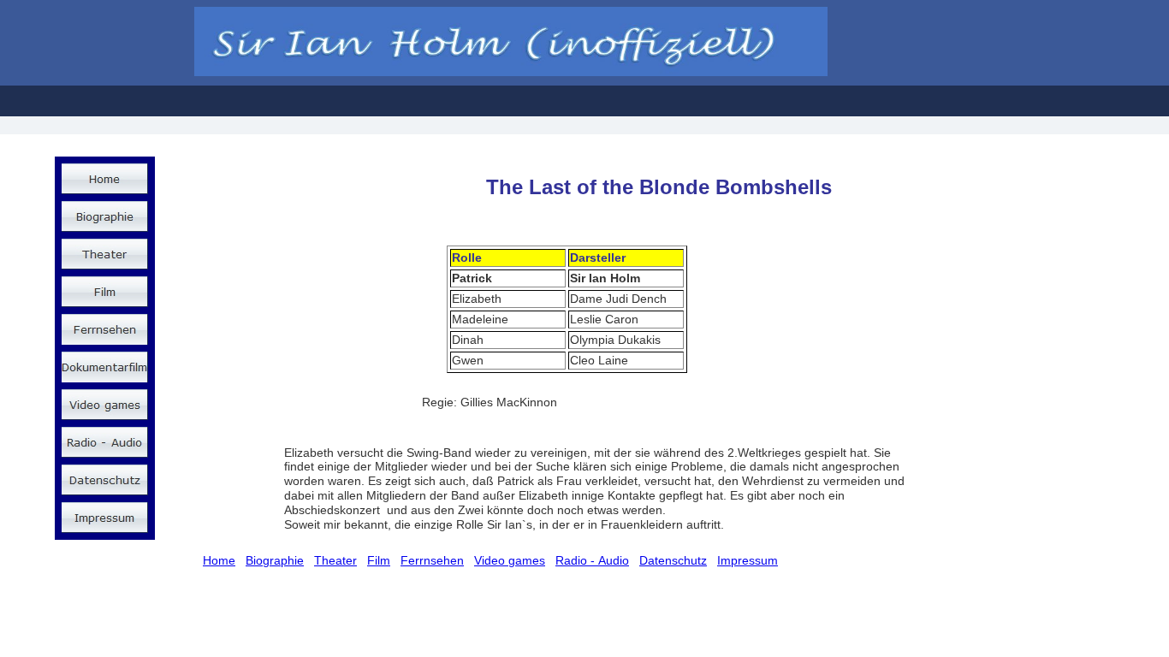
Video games (509, 560)
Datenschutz (673, 560)
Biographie (275, 560)
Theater (335, 560)
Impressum (747, 560)
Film (378, 560)
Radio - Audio (592, 560)
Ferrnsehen (432, 560)
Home (219, 560)
